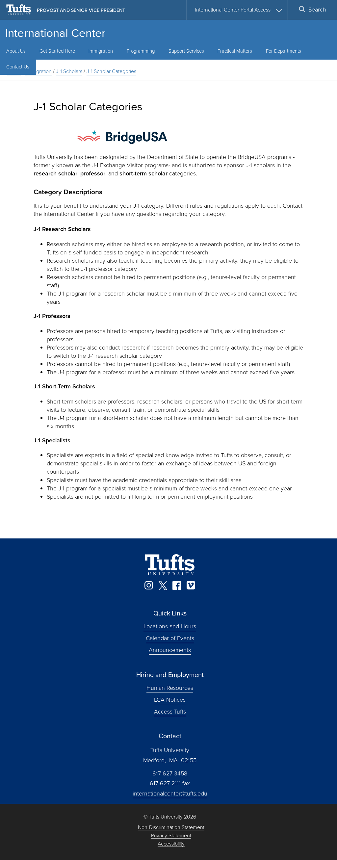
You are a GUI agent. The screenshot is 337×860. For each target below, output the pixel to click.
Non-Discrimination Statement (171, 827)
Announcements (170, 650)
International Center (55, 32)
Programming (141, 51)
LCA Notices (170, 699)
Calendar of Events (170, 638)
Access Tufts (170, 711)
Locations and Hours (169, 626)
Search (317, 9)
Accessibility (171, 844)
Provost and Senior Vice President (81, 10)
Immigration (101, 51)
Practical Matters (235, 51)
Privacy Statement (171, 836)
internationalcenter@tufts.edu (170, 793)
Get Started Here (57, 51)
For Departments (283, 51)
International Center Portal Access (233, 9)
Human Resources (169, 688)
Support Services (186, 51)
